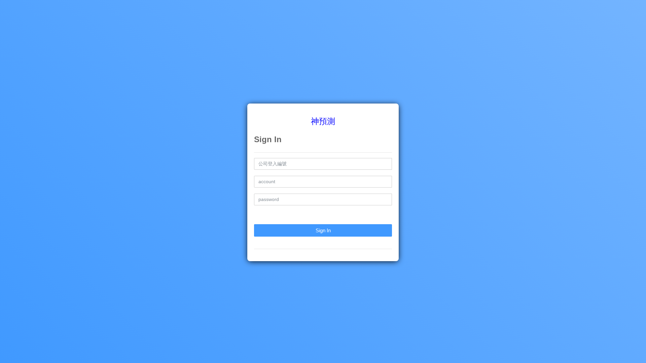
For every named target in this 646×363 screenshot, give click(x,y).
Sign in (323, 230)
